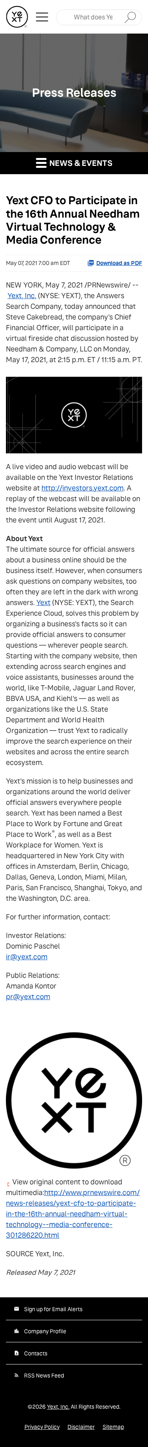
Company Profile (45, 1331)
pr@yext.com (28, 996)
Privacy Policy (42, 1426)
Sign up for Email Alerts (53, 1309)
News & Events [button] (80, 163)
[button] (42, 17)
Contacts (35, 1353)
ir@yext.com (26, 956)
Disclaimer (81, 1426)
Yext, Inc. (21, 295)
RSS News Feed (44, 1375)
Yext (43, 602)
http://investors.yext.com (82, 487)
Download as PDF (119, 263)
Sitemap (113, 1426)
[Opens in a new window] (74, 412)
